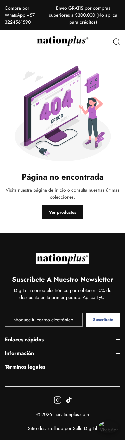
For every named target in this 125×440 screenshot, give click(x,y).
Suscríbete (103, 320)
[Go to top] (113, 403)
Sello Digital (85, 428)
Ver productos (62, 212)
